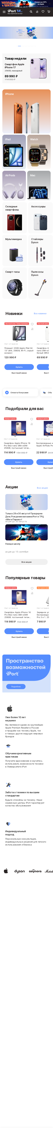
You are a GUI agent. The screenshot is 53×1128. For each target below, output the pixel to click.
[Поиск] (31, 12)
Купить (19, 367)
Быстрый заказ (19, 373)
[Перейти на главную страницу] (15, 12)
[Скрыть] (50, 3)
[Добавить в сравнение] (32, 329)
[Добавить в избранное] (32, 324)
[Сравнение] (37, 12)
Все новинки (40, 313)
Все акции (42, 488)
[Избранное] (43, 12)
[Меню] (4, 12)
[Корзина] (49, 12)
